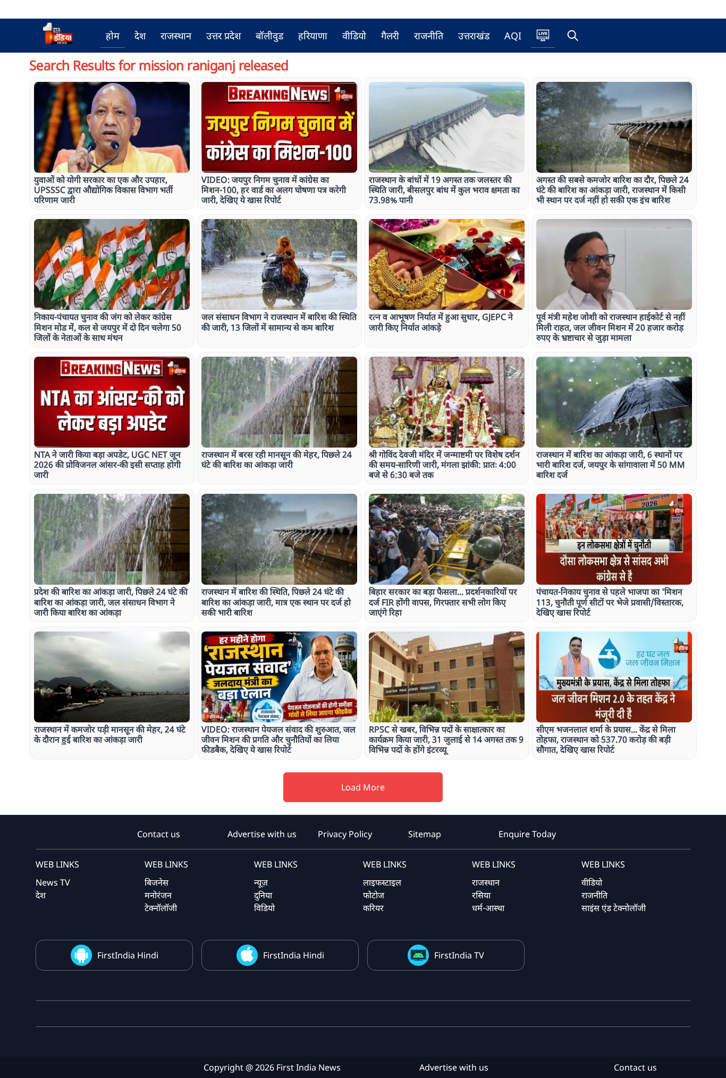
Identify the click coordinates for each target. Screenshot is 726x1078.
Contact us (158, 834)
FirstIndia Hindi (127, 955)
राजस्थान (176, 35)
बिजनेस (156, 882)
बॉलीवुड (269, 35)
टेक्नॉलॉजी (161, 908)
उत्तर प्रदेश (223, 35)
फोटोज (373, 895)
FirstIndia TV (459, 955)
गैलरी (390, 35)
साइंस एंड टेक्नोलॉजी (613, 908)
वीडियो (354, 35)
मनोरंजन (158, 895)
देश (140, 35)
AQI (512, 35)
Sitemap (424, 834)
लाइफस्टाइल (382, 882)
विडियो (264, 908)
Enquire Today (527, 834)
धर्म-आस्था (488, 908)
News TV (53, 882)
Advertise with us (262, 834)
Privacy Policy (345, 834)
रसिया (481, 895)
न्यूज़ (261, 882)
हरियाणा (312, 35)
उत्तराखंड (473, 35)
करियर (373, 908)
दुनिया (263, 895)
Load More (363, 787)
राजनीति (428, 35)
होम (113, 35)
